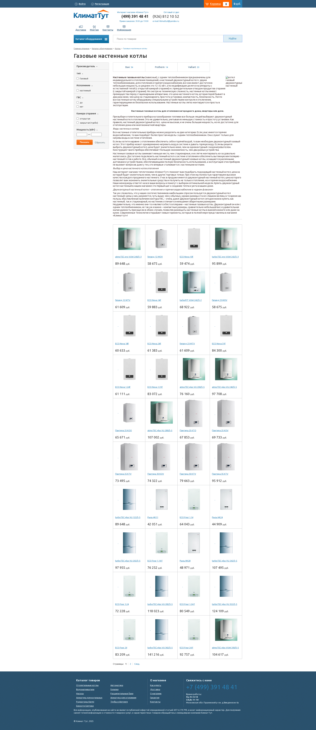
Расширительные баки (121, 693)
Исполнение (83, 85)
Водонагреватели (85, 689)
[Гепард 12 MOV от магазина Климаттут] (161, 239)
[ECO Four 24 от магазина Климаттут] (129, 629)
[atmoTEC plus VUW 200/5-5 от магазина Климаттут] (226, 629)
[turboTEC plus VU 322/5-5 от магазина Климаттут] (226, 586)
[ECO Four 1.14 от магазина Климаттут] (194, 499)
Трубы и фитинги (119, 702)
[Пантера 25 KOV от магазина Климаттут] (226, 412)
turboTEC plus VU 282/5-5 (160, 604)
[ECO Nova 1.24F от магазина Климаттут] (129, 369)
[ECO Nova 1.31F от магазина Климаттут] (161, 369)
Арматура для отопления (123, 697)
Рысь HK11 (152, 517)
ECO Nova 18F (122, 343)
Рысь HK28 (185, 561)
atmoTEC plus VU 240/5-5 (224, 387)
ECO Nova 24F (154, 343)
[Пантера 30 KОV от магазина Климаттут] (161, 456)
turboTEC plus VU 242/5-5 (224, 561)
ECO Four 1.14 (186, 517)
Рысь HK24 (217, 517)
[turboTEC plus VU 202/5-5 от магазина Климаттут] (129, 543)
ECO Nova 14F (154, 300)
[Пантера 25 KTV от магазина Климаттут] (129, 456)
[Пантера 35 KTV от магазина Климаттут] (226, 456)
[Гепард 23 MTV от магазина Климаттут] (194, 325)
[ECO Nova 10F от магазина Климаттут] (194, 239)
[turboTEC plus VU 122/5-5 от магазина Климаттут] (129, 499)
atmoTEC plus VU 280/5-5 (159, 430)
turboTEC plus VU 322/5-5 (224, 604)
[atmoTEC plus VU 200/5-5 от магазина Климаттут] (194, 369)
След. (137, 664)
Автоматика (116, 685)
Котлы (118, 49)
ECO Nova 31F (219, 343)
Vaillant (193, 67)
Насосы (80, 693)
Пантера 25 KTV (123, 474)
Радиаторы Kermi (85, 702)
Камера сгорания (86, 113)
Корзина (215, 3)
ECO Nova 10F (186, 257)
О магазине (155, 693)
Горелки (114, 689)
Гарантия (154, 697)
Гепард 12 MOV (155, 257)
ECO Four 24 (121, 647)
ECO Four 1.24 (122, 604)
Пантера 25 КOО (123, 430)
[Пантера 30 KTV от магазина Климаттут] (194, 456)
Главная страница (81, 49)
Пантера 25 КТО (188, 430)
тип (79, 73)
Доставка (155, 689)
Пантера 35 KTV (220, 474)
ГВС (79, 97)
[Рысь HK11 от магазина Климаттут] (161, 499)
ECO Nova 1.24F (123, 387)
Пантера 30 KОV (155, 474)
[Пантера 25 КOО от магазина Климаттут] (129, 412)
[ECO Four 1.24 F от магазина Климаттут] (194, 586)
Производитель (86, 66)
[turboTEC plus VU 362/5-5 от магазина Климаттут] (161, 629)
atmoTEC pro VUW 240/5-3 (128, 257)
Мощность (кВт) (86, 129)
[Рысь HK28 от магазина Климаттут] (194, 543)
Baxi (129, 67)
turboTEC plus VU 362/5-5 (160, 647)
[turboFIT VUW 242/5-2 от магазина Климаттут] (194, 282)
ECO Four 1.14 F (155, 561)
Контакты (155, 702)
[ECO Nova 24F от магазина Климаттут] (161, 325)
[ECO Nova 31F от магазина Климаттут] (226, 325)
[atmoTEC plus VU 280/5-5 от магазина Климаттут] (161, 412)
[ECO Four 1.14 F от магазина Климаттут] (161, 543)
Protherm (161, 67)
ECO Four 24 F (186, 647)
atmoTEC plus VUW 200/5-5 (225, 647)
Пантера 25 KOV (220, 430)
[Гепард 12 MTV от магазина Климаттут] (129, 282)
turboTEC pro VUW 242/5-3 (225, 257)
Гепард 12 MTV (122, 300)
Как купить (155, 685)
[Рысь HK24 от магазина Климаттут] (226, 499)
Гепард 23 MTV (187, 343)
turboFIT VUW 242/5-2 (191, 300)
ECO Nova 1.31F (155, 387)
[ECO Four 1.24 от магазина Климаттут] (129, 586)
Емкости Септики (85, 706)
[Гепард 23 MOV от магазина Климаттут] (226, 282)
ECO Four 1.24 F (187, 604)
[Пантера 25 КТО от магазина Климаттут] (194, 412)
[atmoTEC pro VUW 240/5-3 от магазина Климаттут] (129, 239)
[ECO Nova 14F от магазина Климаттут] (161, 282)
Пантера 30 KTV (188, 474)
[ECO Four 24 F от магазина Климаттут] (194, 629)
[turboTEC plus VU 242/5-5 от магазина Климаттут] (226, 543)
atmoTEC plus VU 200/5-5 (192, 387)
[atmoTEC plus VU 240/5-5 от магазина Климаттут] (226, 369)
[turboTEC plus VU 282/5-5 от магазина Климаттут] (161, 586)
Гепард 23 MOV (219, 300)
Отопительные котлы (87, 685)
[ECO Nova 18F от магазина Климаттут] (129, 325)
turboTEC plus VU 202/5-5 (127, 561)
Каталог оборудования (89, 39)
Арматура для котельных (89, 697)
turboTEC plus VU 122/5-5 (127, 517)
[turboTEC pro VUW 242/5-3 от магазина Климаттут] (226, 239)
